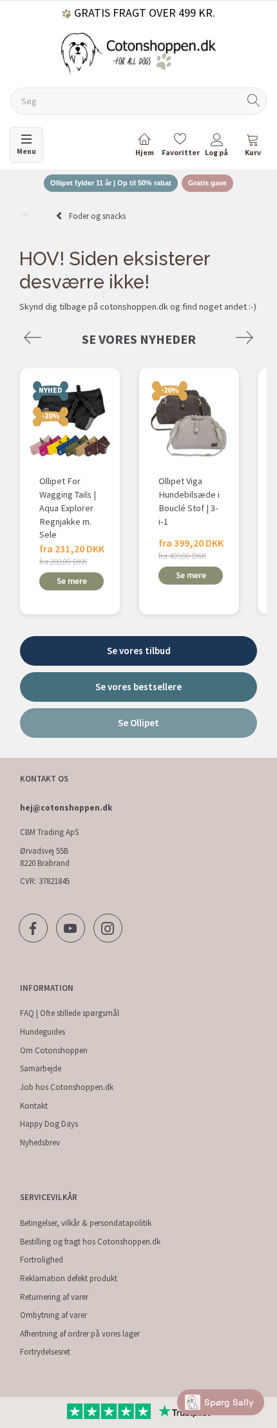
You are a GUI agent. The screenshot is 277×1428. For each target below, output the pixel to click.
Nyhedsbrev (40, 1142)
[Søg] (253, 101)
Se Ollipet (138, 723)
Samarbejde (40, 1068)
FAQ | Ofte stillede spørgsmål (69, 1013)
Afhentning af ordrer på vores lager (80, 1333)
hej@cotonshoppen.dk (66, 807)
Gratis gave (207, 183)
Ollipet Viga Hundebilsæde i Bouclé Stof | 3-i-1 (189, 501)
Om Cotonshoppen (54, 1050)
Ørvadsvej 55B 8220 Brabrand (45, 857)
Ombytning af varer (53, 1315)
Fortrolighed (41, 1259)
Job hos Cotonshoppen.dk (66, 1087)
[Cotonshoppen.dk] (138, 52)
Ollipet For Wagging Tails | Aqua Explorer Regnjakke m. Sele (67, 507)
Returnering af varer (54, 1297)
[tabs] (252, 147)
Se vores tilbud (139, 650)
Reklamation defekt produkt (68, 1278)
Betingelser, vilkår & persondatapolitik (85, 1222)
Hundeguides (42, 1031)
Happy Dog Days (49, 1123)
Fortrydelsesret (45, 1351)
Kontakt (34, 1105)
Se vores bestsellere (138, 687)
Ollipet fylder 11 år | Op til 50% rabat (110, 183)
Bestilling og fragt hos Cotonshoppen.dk (90, 1241)
